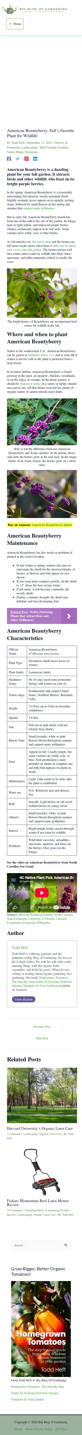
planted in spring (30, 383)
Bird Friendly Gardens (54, 147)
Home (19, 1429)
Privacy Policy (44, 1429)
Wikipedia (43, 922)
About (29, 1429)
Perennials (31, 152)
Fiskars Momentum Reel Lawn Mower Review (38, 1202)
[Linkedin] (35, 158)
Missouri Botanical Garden (35, 914)
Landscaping (29, 147)
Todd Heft (20, 947)
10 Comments (14, 1210)
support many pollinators (38, 208)
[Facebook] (9, 158)
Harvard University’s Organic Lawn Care (40, 1128)
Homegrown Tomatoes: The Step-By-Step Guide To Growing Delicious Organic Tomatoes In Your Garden (42, 981)
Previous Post (42, 1026)
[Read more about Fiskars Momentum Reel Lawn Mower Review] (42, 1171)
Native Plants (15, 152)
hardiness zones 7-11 (41, 355)
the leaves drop (41, 241)
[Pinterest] (26, 158)
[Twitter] (18, 158)
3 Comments (14, 1134)
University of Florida (41, 918)
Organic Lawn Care (50, 1134)
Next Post (42, 1038)
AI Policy (61, 1429)
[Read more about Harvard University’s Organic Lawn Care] (42, 1095)
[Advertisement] (41, 79)
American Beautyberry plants (52, 524)
